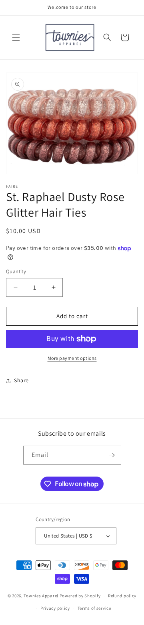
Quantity (16, 271)
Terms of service (94, 608)
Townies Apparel (41, 596)
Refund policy (122, 596)
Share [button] (21, 380)
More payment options (72, 358)
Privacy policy (55, 608)
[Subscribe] (112, 455)
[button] (16, 37)
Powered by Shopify (80, 596)
